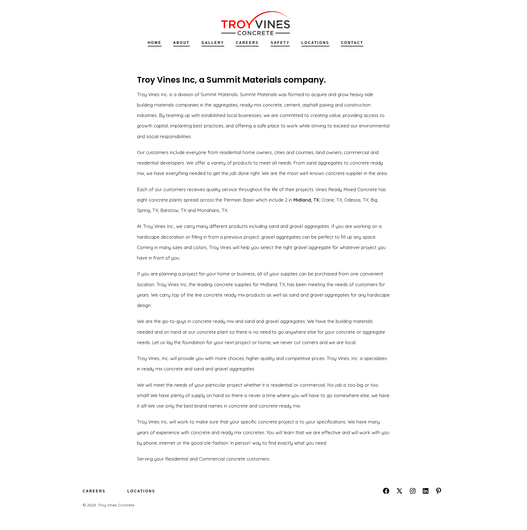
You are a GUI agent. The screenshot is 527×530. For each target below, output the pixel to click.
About (181, 43)
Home (155, 43)
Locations (315, 43)
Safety (280, 43)
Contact (352, 43)
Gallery (212, 43)
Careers (247, 43)
